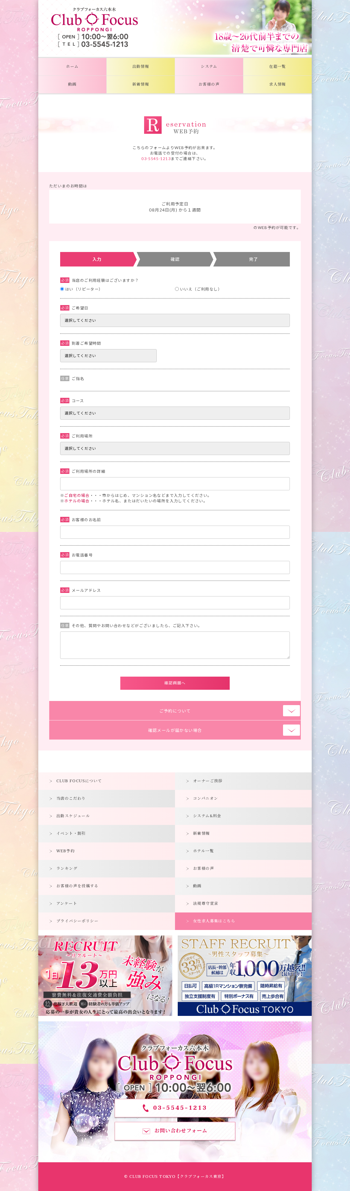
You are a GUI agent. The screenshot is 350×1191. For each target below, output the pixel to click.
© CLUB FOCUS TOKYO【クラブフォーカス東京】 (175, 1176)
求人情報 (277, 84)
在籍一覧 (277, 66)
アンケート (66, 903)
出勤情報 (140, 66)
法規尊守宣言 (205, 903)
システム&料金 (207, 816)
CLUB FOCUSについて (79, 781)
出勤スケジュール (73, 816)
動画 (72, 84)
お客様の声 (209, 84)
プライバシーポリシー (77, 921)
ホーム (72, 66)
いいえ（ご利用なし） (201, 289)
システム (209, 66)
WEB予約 (65, 851)
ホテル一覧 (203, 851)
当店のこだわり (71, 798)
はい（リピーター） (84, 289)
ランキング (66, 868)
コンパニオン (205, 798)
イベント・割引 (71, 833)
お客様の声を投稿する (77, 886)
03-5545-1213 (156, 158)
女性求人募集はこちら (214, 921)
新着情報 (140, 84)
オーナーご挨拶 (208, 781)
